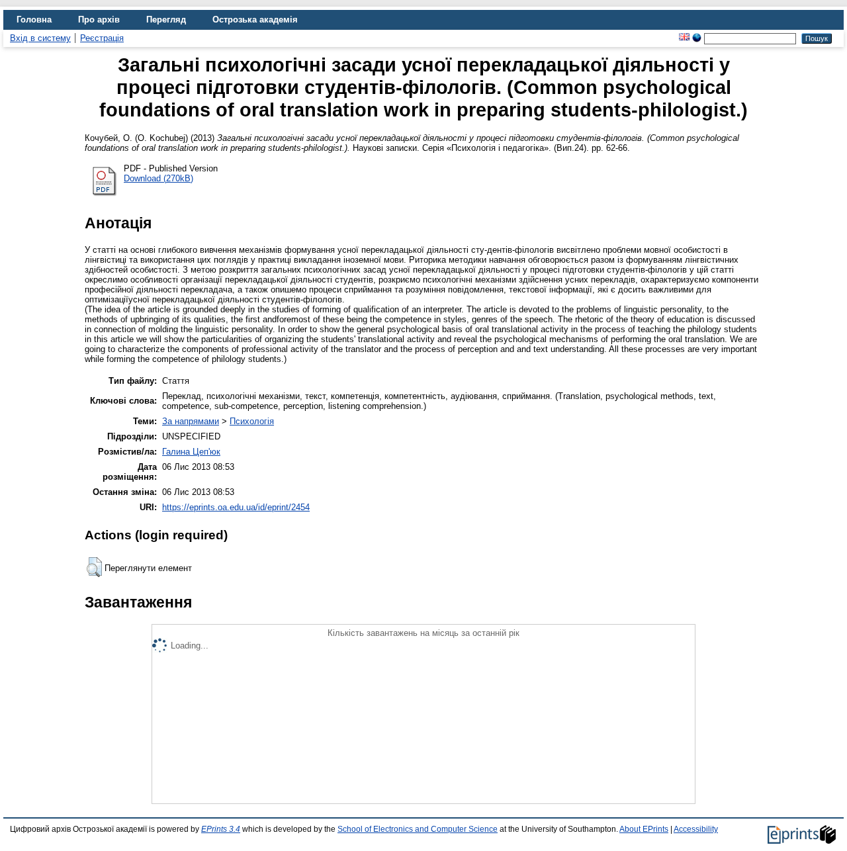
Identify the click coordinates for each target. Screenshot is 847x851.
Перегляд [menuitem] (166, 19)
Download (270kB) (158, 178)
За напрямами (190, 421)
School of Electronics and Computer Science (417, 829)
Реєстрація (102, 38)
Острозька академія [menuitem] (255, 19)
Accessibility (696, 829)
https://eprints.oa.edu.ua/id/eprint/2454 (236, 507)
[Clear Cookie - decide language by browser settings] (696, 38)
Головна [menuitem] (34, 19)
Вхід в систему (40, 38)
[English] (684, 38)
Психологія (252, 421)
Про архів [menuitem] (99, 19)
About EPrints (643, 829)
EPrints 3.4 (220, 829)
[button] (94, 567)
